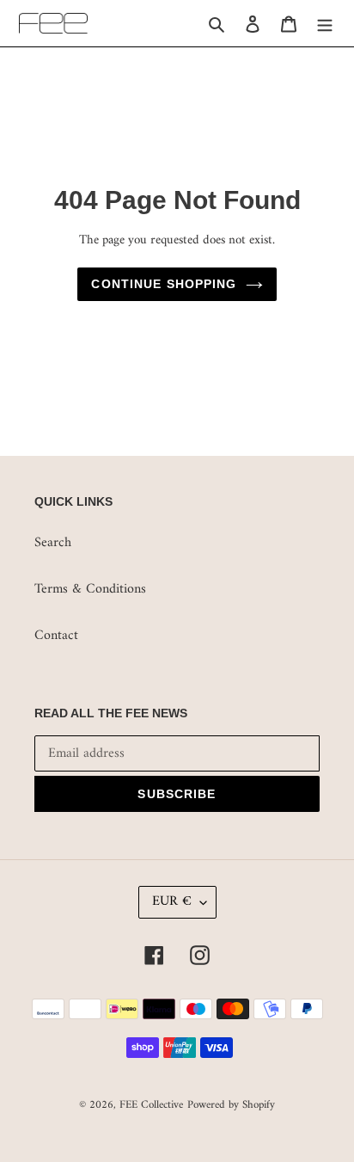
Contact (56, 636)
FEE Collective (151, 1105)
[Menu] (325, 23)
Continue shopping (163, 284)
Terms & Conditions (90, 589)
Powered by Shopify (231, 1105)
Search (52, 543)
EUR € (172, 901)
